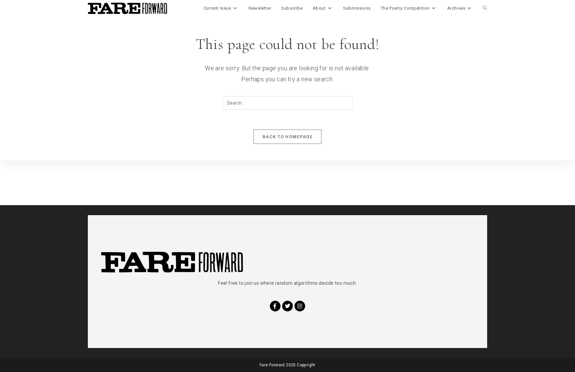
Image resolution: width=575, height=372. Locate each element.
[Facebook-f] (275, 306)
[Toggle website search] (485, 8)
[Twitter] (287, 306)
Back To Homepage (287, 136)
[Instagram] (299, 306)
